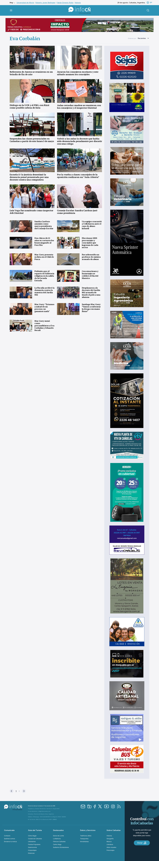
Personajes (110, 850)
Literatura (110, 844)
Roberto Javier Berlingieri (45, 3)
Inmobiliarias (84, 841)
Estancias (31, 853)
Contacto (7, 836)
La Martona (57, 839)
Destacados (58, 830)
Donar (140, 843)
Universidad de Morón (25, 3)
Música (109, 841)
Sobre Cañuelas (114, 830)
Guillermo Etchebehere (61, 847)
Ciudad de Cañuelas (35, 839)
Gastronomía (32, 847)
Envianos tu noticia (10, 841)
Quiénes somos (9, 839)
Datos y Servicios (87, 830)
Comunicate (9, 830)
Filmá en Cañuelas (59, 841)
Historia (78, 3)
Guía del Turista (35, 830)
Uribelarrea (32, 841)
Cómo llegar (32, 836)
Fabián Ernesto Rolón (65, 3)
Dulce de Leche (58, 836)
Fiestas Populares (34, 844)
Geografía (110, 839)
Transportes (84, 839)
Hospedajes (32, 850)
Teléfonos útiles (85, 836)
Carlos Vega (57, 844)
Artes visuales (111, 847)
